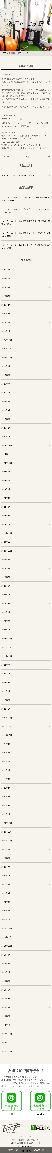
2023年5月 (6, 595)
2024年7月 (6, 480)
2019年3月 (6, 1007)
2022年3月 (6, 691)
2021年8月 (6, 753)
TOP (4, 53)
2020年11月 (6, 832)
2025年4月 (6, 410)
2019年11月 (6, 937)
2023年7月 (6, 577)
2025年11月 (6, 349)
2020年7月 (6, 867)
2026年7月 (6, 278)
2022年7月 (6, 665)
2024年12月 (6, 445)
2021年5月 (6, 779)
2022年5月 (6, 674)
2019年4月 (6, 999)
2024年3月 (6, 507)
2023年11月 (6, 542)
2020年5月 (6, 884)
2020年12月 (6, 823)
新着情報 (12, 53)
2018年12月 (6, 1034)
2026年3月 (6, 314)
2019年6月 (6, 981)
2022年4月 (6, 682)
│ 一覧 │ (26, 157)
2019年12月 (6, 928)
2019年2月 (6, 1016)
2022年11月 (6, 647)
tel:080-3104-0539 (26, 1146)
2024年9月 (6, 472)
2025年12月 (6, 340)
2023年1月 (6, 630)
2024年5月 (6, 489)
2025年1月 (6, 437)
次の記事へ (46, 157)
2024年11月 (6, 454)
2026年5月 (6, 296)
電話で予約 (13, 1150)
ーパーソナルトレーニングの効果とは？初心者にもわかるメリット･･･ (25, 199)
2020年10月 (6, 840)
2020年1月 (6, 920)
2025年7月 (6, 384)
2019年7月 (6, 972)
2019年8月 (6, 963)
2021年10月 (6, 735)
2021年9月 (6, 744)
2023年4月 (6, 603)
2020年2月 (6, 911)
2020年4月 (6, 893)
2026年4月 (6, 305)
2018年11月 (6, 1043)
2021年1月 (6, 814)
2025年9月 (6, 366)
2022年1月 (6, 709)
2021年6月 (6, 770)
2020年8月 (6, 858)
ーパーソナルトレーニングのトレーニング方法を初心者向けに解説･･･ (25, 234)
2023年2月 (6, 621)
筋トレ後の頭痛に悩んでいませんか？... (18, 175)
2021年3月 (6, 797)
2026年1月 (6, 331)
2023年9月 (6, 559)
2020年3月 (6, 902)
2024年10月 (6, 463)
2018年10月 (6, 1051)
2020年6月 (6, 876)
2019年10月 (6, 946)
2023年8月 (6, 568)
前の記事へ (5, 157)
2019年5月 (6, 990)
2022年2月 (6, 700)
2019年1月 (6, 1025)
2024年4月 (6, 498)
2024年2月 (6, 516)
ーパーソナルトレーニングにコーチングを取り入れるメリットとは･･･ (25, 246)
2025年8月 (6, 375)
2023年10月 (6, 551)
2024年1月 (6, 524)
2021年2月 (6, 805)
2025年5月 (6, 401)
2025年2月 (6, 428)
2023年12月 (6, 533)
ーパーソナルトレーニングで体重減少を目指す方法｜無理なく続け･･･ (25, 222)
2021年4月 (6, 788)
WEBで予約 (39, 1150)
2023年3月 (6, 612)
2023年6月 (6, 586)
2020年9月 (6, 849)
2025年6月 (6, 393)
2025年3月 (6, 419)
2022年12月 (6, 639)
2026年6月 (6, 287)
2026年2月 (6, 322)
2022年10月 (6, 656)
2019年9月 (6, 955)
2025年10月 (6, 357)
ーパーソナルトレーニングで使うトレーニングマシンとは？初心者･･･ (25, 210)
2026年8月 (6, 270)
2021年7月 (6, 761)
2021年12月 (6, 718)
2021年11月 (6, 726)
